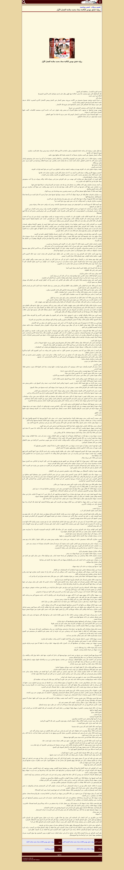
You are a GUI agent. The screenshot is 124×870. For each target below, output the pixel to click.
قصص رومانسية (49, 848)
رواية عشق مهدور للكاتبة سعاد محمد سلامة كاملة (40, 842)
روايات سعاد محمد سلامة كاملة (85, 848)
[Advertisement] (62, 25)
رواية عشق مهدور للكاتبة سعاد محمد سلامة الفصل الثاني (78, 842)
